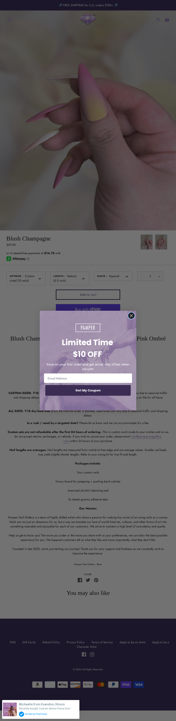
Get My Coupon (88, 390)
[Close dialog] (131, 315)
